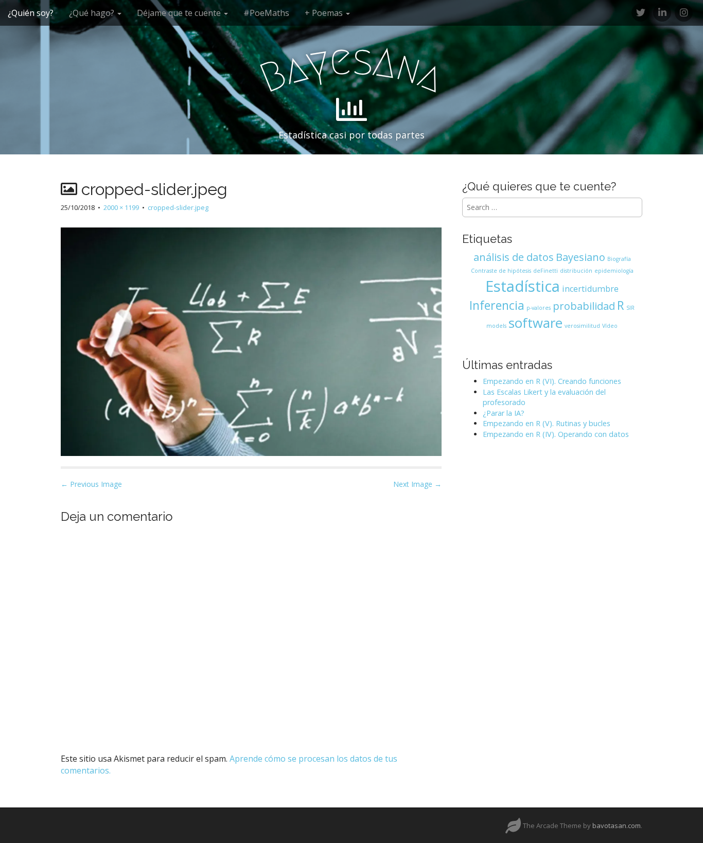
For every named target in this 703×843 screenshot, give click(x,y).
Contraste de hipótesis (501, 270)
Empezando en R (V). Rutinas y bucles (546, 423)
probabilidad (584, 306)
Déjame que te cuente (180, 13)
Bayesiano (580, 257)
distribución (576, 270)
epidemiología (614, 270)
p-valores (538, 307)
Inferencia (496, 305)
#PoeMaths (266, 13)
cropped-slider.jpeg (178, 207)
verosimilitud (582, 325)
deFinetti (545, 270)
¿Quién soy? (31, 13)
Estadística (522, 286)
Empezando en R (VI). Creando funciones (552, 381)
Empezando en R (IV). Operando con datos (556, 434)
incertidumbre (590, 288)
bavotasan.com (616, 825)
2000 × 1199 (121, 207)
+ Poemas (325, 13)
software (535, 323)
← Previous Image (91, 484)
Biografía (619, 258)
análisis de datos (513, 257)
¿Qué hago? (92, 13)
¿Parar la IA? (503, 413)
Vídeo (610, 325)
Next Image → (417, 484)
